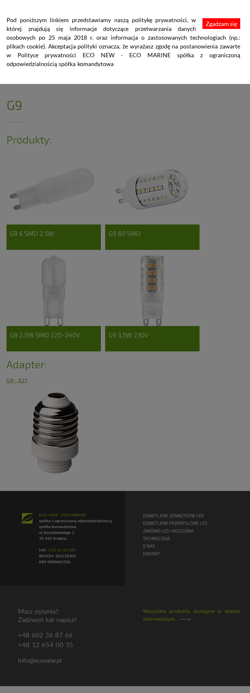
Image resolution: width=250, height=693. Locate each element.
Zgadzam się (221, 23)
